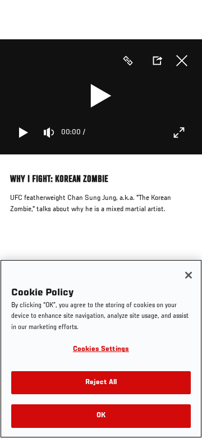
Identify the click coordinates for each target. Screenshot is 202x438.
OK (101, 415)
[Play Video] (101, 97)
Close (181, 60)
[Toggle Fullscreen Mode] (179, 132)
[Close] (188, 275)
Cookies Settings (101, 349)
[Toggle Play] (23, 132)
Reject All (101, 382)
